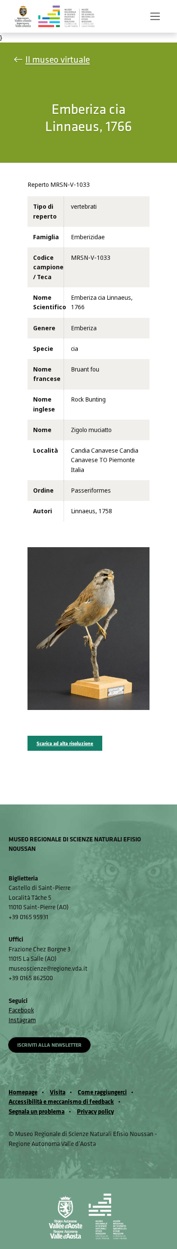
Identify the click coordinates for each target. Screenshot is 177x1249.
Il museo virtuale (57, 59)
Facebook (21, 1010)
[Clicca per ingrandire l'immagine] (88, 628)
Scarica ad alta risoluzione (65, 743)
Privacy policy (95, 1111)
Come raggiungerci (102, 1092)
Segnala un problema (36, 1111)
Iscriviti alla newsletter (49, 1044)
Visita (57, 1092)
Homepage (23, 1092)
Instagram (22, 1020)
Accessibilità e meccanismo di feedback (61, 1101)
